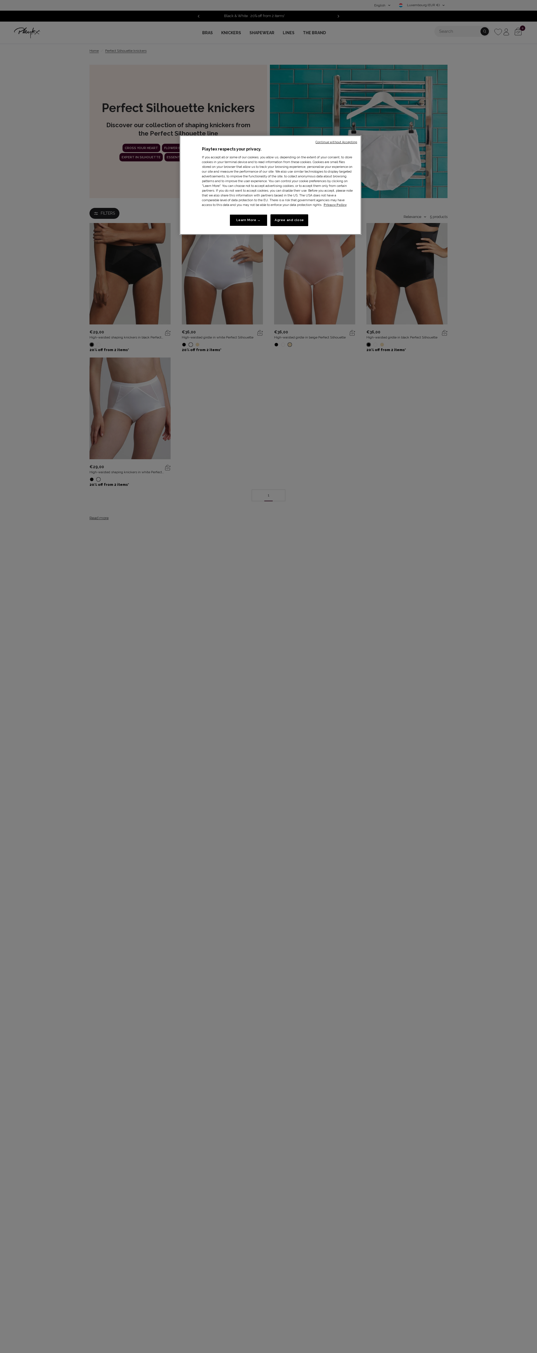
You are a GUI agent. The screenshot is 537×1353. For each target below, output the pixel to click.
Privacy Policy (335, 205)
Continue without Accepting (336, 142)
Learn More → (248, 220)
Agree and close (289, 220)
